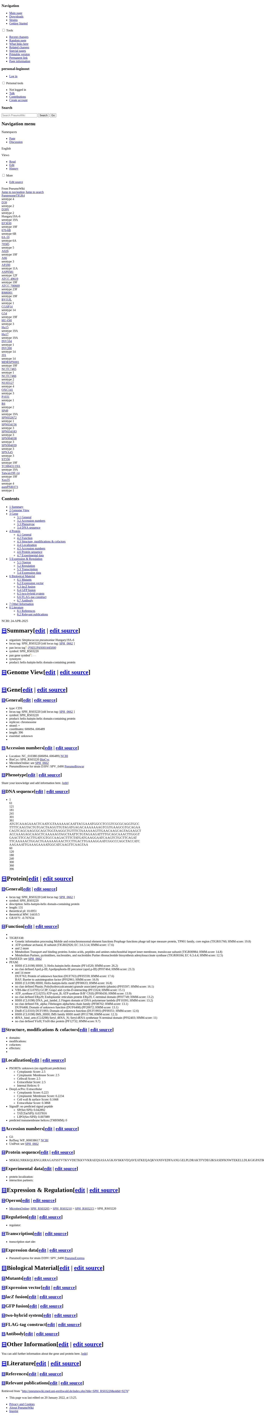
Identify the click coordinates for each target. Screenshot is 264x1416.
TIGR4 (20, 195)
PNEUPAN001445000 (42, 647)
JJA (4, 355)
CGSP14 (7, 306)
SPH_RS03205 (40, 1208)
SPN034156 (9, 424)
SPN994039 (9, 445)
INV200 (7, 348)
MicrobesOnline (19, 1208)
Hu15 (5, 327)
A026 (5, 251)
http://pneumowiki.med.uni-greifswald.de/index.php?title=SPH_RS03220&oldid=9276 (75, 1391)
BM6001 (7, 292)
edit (40, 630)
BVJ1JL (7, 299)
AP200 (6, 265)
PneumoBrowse (74, 766)
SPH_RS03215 (84, 1208)
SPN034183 (9, 431)
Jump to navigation (13, 192)
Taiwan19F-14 (11, 473)
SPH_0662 (66, 643)
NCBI (64, 756)
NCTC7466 (9, 376)
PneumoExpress (74, 1258)
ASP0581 (8, 271)
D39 (4, 202)
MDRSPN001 (10, 362)
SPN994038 (9, 438)
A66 (4, 258)
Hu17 (5, 334)
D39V (5, 209)
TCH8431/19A (11, 466)
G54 (4, 313)
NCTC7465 (9, 369)
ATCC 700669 (11, 285)
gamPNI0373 (10, 487)
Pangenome (9, 195)
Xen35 (6, 480)
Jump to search (35, 192)
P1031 (5, 396)
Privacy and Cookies (22, 1404)
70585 (5, 244)
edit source (64, 630)
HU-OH (7, 320)
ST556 (6, 459)
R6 (3, 403)
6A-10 (5, 237)
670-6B (6, 230)
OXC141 (7, 389)
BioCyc (44, 759)
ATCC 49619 (10, 278)
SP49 (5, 410)
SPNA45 (7, 452)
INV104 (7, 341)
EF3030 (6, 223)
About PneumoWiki (21, 1407)
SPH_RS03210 (62, 1208)
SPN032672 (9, 417)
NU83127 (8, 382)
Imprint (13, 1411)
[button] (3, 30)
